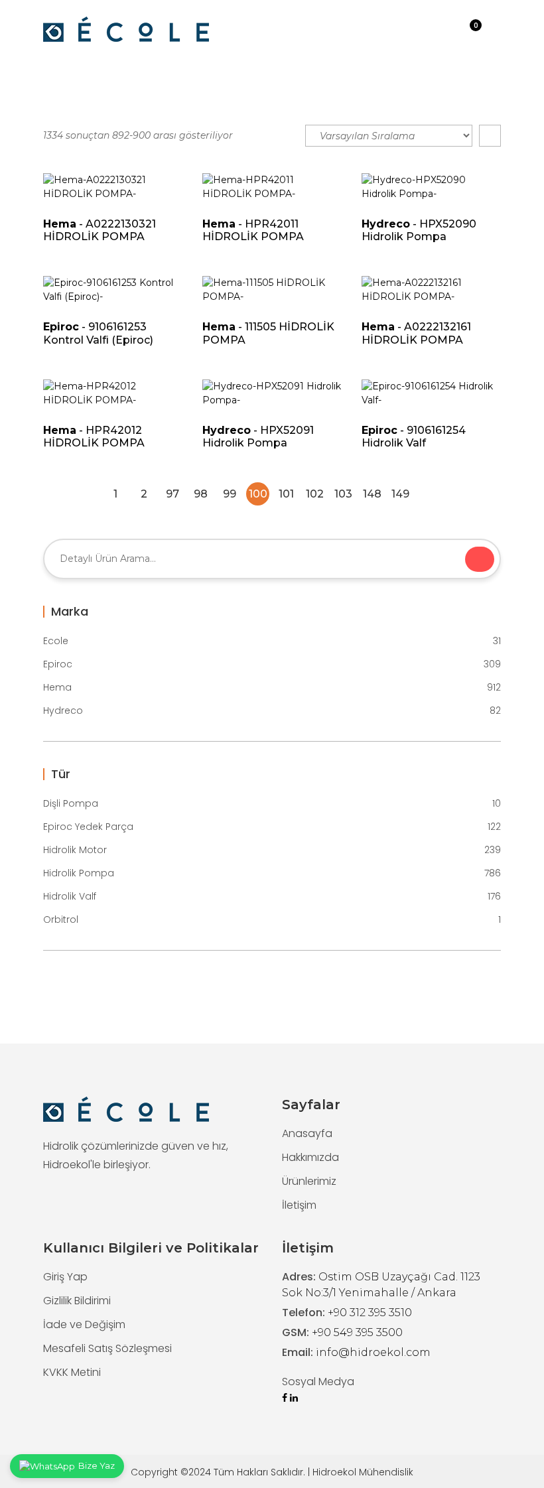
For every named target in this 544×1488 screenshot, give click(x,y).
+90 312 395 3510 (370, 1312)
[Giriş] (448, 29)
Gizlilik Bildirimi (77, 1300)
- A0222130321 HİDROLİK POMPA (99, 230)
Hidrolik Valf (272, 896)
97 (172, 494)
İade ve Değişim (84, 1324)
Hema (272, 687)
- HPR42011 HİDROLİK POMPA (253, 230)
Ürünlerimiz (309, 1181)
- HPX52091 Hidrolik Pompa (258, 436)
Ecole (272, 640)
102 (315, 494)
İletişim (299, 1205)
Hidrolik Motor (272, 849)
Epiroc (272, 664)
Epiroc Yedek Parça (272, 826)
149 (400, 494)
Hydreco (272, 710)
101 (286, 494)
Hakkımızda (310, 1157)
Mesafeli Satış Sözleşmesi (107, 1348)
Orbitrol (272, 919)
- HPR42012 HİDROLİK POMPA (94, 436)
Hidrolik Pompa (272, 873)
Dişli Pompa (272, 803)
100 (258, 494)
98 (201, 494)
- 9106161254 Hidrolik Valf (414, 436)
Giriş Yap (65, 1276)
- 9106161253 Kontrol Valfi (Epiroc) (98, 333)
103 (343, 494)
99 (229, 494)
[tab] (490, 136)
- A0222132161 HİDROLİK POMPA (416, 333)
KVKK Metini (72, 1372)
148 (372, 494)
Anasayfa (307, 1133)
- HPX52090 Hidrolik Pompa (419, 230)
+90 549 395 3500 (357, 1332)
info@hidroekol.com (373, 1352)
